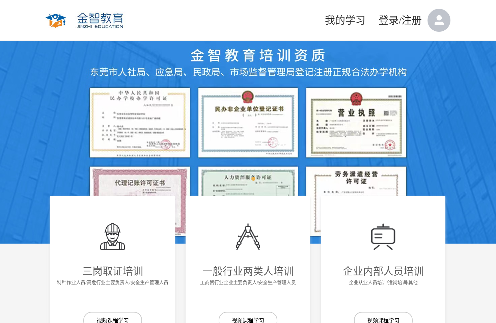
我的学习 (345, 20)
